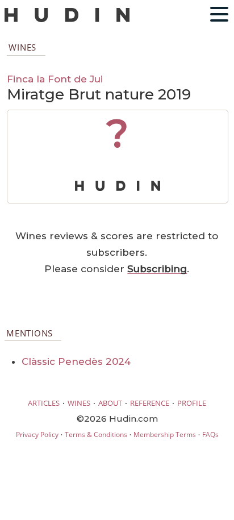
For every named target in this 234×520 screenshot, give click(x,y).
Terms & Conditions (96, 434)
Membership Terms (164, 434)
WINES (79, 403)
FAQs (210, 434)
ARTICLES (44, 403)
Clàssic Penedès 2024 (76, 361)
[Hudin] (67, 19)
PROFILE (191, 403)
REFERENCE (149, 403)
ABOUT (110, 403)
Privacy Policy (37, 434)
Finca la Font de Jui (55, 79)
